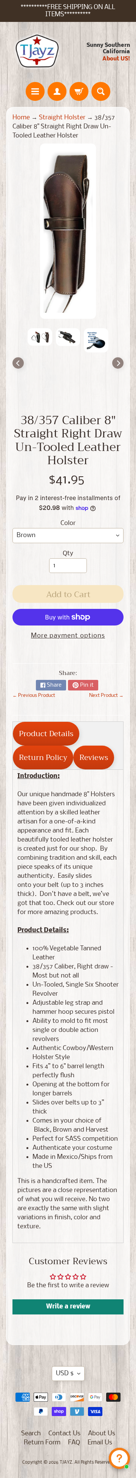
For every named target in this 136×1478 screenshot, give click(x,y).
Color (68, 523)
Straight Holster (62, 117)
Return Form (42, 1442)
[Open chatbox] (119, 1458)
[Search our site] (100, 91)
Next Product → (106, 695)
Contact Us (64, 1433)
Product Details (46, 733)
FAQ (74, 1442)
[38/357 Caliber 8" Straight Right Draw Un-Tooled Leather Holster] (40, 337)
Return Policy (43, 757)
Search (31, 1433)
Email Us (100, 1442)
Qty (68, 553)
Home (21, 117)
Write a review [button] (68, 1306)
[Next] (118, 363)
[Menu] (35, 91)
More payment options (68, 635)
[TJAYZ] (37, 52)
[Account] (57, 91)
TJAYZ (66, 1462)
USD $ (65, 1373)
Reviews (93, 757)
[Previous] (18, 363)
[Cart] (79, 91)
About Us (101, 1433)
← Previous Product (33, 695)
